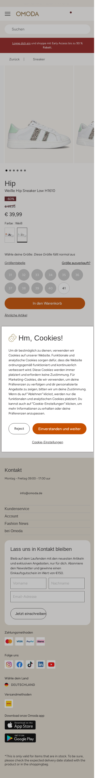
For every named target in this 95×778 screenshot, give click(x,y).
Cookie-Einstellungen (45, 442)
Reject (17, 428)
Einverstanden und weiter (58, 429)
